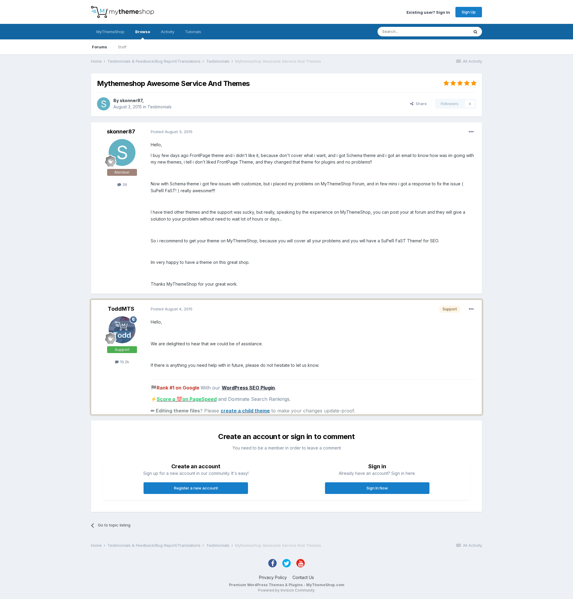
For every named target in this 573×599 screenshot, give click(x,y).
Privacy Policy (273, 577)
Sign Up (469, 12)
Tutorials (193, 31)
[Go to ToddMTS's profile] (122, 329)
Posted (171, 131)
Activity (167, 31)
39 (124, 184)
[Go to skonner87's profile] (103, 103)
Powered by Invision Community (286, 590)
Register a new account (196, 488)
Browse (142, 31)
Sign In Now (377, 488)
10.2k (124, 361)
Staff (122, 46)
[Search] (475, 31)
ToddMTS (121, 309)
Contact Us (303, 577)
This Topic (451, 31)
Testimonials (159, 106)
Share (420, 103)
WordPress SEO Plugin (248, 388)
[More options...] (471, 131)
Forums (99, 46)
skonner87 (131, 100)
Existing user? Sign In (428, 12)
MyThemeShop (110, 31)
